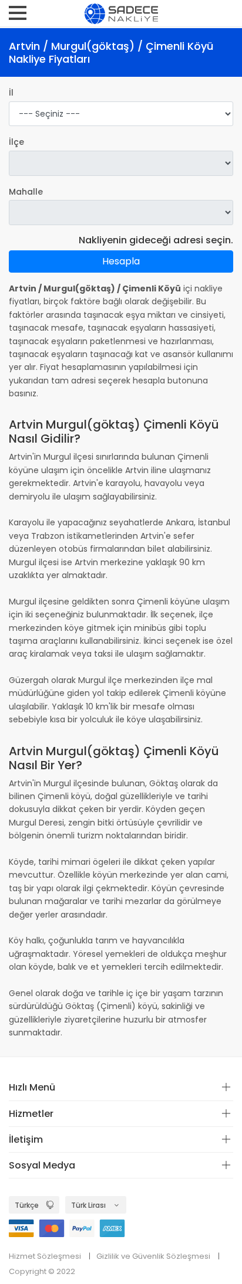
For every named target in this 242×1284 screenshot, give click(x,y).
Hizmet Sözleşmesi (45, 1256)
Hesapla (121, 261)
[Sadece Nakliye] (121, 13)
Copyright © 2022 (42, 1271)
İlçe (16, 142)
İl (11, 92)
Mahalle (26, 192)
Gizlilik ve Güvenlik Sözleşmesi (153, 1256)
